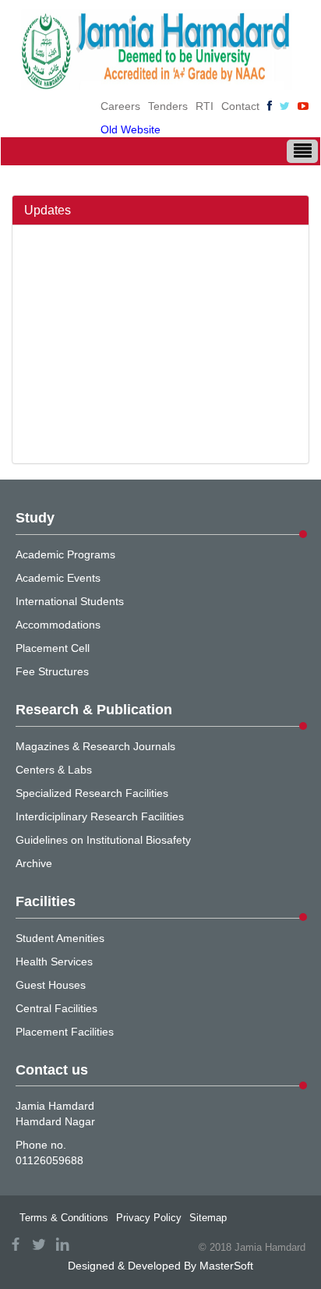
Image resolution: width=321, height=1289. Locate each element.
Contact (240, 106)
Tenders (168, 106)
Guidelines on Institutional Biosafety (103, 840)
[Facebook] (269, 106)
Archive (34, 863)
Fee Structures (52, 671)
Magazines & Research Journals (95, 746)
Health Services (54, 961)
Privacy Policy (149, 1217)
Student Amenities (60, 938)
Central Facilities (56, 1008)
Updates (47, 210)
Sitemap (208, 1217)
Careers (120, 106)
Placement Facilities (65, 1031)
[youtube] (303, 106)
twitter (39, 1244)
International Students (70, 601)
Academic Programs (65, 554)
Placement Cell (53, 648)
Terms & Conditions (63, 1217)
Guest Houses (51, 985)
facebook (15, 1244)
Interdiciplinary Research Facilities (100, 816)
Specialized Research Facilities (92, 793)
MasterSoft (226, 1265)
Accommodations (58, 624)
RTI (204, 106)
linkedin (62, 1244)
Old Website (130, 129)
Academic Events (58, 578)
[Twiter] (285, 106)
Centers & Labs (54, 769)
